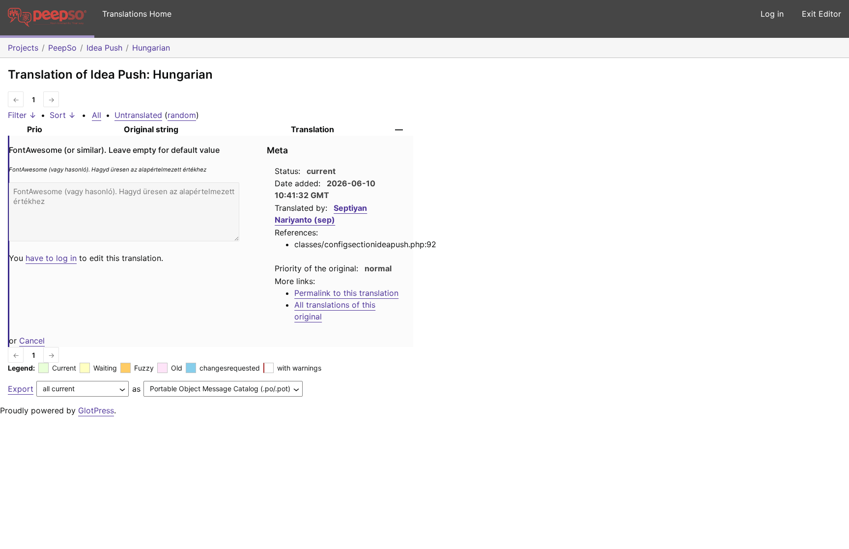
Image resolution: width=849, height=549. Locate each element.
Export (20, 389)
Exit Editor (821, 14)
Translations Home (136, 14)
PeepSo (62, 48)
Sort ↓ (63, 115)
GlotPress (96, 410)
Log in (772, 14)
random (182, 115)
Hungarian (151, 48)
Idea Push (104, 48)
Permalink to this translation (346, 293)
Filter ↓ (22, 115)
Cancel (32, 341)
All (96, 115)
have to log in (51, 258)
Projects (23, 48)
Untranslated (138, 115)
